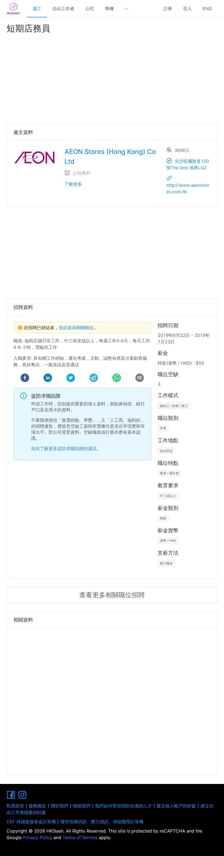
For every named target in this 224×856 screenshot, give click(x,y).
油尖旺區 (166, 451)
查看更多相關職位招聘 (112, 595)
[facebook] (24, 378)
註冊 (167, 8)
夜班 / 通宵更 (169, 473)
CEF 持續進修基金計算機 (31, 821)
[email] (139, 378)
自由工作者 (63, 8)
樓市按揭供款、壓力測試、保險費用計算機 (101, 821)
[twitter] (70, 378)
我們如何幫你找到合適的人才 (123, 806)
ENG (207, 8)
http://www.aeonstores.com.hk (187, 188)
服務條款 (37, 806)
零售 (163, 428)
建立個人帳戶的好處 (176, 806)
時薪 (163, 518)
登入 (187, 8)
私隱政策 (15, 806)
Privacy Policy (38, 837)
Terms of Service (80, 837)
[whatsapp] (116, 378)
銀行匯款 (166, 563)
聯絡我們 (81, 806)
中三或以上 (168, 496)
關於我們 (59, 806)
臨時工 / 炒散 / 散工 (174, 406)
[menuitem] (37, 8)
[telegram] (93, 378)
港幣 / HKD (168, 541)
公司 (89, 8)
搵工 (37, 8)
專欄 (109, 8)
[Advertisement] (112, 77)
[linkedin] (47, 378)
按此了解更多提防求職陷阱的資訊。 (66, 448)
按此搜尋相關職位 (76, 327)
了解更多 (73, 184)
